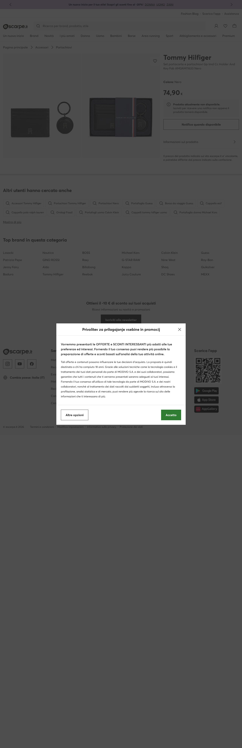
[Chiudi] (179, 329)
